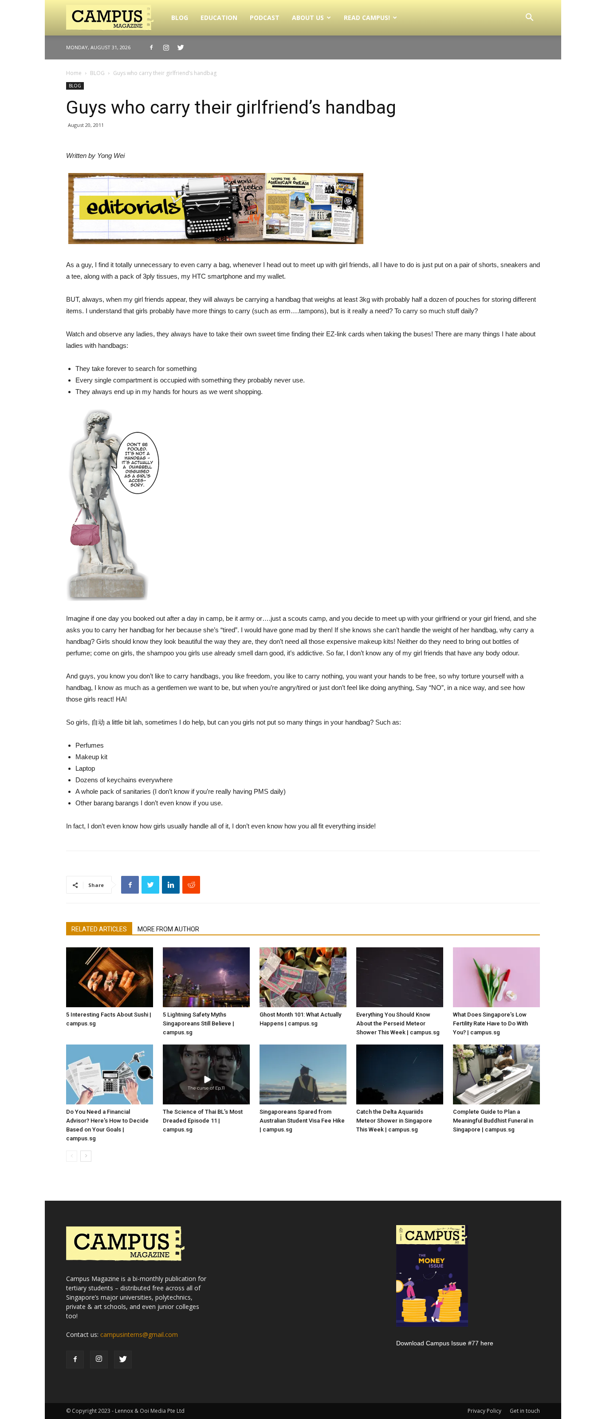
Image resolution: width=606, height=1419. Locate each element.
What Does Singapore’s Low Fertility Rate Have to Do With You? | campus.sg (490, 1023)
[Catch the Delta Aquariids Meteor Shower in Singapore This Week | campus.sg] (399, 1074)
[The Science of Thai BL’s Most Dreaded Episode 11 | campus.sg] (206, 1074)
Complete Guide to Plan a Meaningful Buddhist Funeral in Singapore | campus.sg (493, 1120)
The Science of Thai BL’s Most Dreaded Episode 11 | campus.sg (203, 1120)
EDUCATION (219, 17)
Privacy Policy (484, 1411)
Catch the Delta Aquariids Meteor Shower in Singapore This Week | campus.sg (394, 1120)
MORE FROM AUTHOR (168, 929)
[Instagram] (166, 47)
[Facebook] (151, 47)
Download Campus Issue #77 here (444, 1343)
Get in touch (525, 1411)
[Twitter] (180, 47)
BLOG (179, 17)
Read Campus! (367, 17)
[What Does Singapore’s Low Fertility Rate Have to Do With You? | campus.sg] (496, 977)
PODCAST (264, 17)
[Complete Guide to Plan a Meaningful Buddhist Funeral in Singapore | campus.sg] (496, 1074)
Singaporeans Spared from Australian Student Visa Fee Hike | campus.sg (302, 1120)
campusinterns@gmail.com (139, 1334)
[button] (529, 18)
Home (74, 73)
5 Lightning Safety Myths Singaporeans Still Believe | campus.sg (198, 1023)
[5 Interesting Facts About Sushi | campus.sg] (109, 977)
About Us (308, 17)
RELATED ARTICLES (99, 929)
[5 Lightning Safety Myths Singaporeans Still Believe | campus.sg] (206, 977)
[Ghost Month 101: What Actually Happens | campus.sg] (303, 977)
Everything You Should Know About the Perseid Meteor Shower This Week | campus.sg (398, 1023)
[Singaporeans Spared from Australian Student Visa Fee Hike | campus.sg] (303, 1074)
